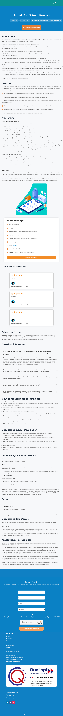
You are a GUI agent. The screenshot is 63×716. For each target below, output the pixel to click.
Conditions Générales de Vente (14, 659)
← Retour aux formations (14, 10)
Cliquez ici (15, 245)
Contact (8, 647)
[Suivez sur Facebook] (10, 702)
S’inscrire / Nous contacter (31, 257)
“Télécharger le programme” (32, 27)
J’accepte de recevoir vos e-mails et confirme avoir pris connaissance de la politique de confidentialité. (32, 617)
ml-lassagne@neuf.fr (13, 692)
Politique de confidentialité (13, 661)
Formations (9, 638)
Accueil (8, 636)
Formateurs (9, 641)
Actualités (8, 643)
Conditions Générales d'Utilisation (14, 657)
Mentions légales (10, 655)
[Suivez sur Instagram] (13, 702)
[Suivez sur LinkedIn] (7, 702)
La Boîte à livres (10, 645)
